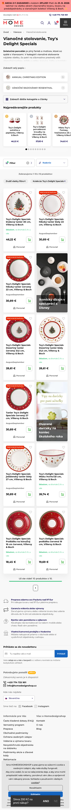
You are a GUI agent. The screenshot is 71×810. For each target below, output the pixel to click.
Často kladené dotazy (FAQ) (18, 720)
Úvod (6, 32)
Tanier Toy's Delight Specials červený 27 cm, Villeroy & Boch (17, 415)
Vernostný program (13, 724)
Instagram (43, 706)
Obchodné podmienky (15, 733)
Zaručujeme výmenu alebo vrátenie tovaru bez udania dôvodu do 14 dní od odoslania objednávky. (38, 612)
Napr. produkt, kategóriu (24, 32)
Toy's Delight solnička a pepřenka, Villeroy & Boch (15, 131)
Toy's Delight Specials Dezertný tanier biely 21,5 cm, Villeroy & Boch (51, 349)
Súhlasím (35, 794)
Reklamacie (9, 759)
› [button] (14, 68)
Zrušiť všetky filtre (15, 181)
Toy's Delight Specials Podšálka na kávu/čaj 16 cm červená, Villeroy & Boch (19, 542)
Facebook (27, 706)
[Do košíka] (29, 239)
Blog (38, 728)
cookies (35, 782)
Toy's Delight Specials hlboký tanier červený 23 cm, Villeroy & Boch (19, 287)
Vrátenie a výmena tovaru (17, 741)
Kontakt (40, 720)
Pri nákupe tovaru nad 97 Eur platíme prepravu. (34, 602)
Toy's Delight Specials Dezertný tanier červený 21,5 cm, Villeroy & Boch (18, 349)
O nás (39, 724)
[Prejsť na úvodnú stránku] (13, 23)
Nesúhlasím (35, 788)
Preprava (8, 728)
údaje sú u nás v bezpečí (19, 660)
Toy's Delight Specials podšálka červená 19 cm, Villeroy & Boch (51, 541)
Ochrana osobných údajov (17, 737)
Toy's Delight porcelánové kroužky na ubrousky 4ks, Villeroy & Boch (39, 132)
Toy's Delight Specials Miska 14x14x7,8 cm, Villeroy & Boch (51, 477)
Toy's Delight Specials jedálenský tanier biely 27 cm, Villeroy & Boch (19, 477)
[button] (42, 23)
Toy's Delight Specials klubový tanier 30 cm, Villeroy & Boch (18, 222)
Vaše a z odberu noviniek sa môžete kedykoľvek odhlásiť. (31, 661)
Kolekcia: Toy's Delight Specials (48, 181)
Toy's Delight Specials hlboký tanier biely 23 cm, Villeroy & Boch (51, 222)
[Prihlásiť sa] (49, 23)
